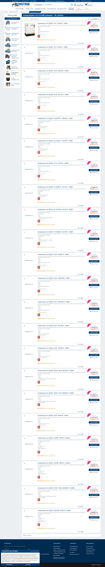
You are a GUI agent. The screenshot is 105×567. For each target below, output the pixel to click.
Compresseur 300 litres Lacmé (15, 45)
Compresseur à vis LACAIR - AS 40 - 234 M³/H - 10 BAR (53, 415)
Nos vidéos (72, 552)
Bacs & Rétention (89, 551)
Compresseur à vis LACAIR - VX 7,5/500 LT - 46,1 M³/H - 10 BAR (55, 187)
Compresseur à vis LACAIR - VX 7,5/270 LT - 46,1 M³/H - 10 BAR (55, 140)
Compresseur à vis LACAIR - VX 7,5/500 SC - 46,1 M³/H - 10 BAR (55, 232)
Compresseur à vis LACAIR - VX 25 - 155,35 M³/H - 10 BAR (54, 278)
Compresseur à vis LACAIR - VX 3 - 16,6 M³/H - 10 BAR (53, 23)
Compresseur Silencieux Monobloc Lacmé (15, 56)
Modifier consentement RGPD (59, 550)
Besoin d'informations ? (74, 554)
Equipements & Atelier (90, 550)
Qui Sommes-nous (73, 548)
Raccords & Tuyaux (90, 553)
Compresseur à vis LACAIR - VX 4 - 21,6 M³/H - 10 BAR (53, 47)
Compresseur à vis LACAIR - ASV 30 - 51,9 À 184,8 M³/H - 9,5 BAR (56, 393)
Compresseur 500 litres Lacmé (15, 51)
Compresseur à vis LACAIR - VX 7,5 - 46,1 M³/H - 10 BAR (53, 94)
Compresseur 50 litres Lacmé (14, 23)
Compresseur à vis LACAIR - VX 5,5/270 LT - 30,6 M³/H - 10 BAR (55, 118)
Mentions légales (56, 548)
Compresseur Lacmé (12, 18)
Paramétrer (9, 564)
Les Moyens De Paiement (58, 553)
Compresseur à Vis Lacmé (15, 73)
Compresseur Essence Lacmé (14, 67)
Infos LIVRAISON (73, 550)
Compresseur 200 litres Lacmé (15, 39)
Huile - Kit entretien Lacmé (15, 84)
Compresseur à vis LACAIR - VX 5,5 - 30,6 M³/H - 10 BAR (53, 70)
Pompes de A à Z (89, 548)
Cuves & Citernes (89, 546)
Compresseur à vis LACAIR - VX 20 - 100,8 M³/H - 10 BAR (53, 254)
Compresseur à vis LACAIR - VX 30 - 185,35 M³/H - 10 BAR (54, 301)
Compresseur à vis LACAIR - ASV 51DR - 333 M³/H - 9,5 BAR (54, 510)
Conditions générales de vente (59, 551)
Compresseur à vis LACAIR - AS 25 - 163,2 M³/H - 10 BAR (53, 325)
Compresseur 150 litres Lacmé (15, 34)
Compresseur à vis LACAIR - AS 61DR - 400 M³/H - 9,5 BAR (54, 463)
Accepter (28, 564)
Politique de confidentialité (24, 561)
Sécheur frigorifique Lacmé (15, 79)
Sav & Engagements (74, 546)
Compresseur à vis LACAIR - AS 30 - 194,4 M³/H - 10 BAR (53, 348)
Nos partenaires (56, 546)
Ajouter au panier (94, 30)
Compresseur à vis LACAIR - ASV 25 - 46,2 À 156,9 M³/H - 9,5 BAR (56, 370)
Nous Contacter (56, 555)
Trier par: (89, 19)
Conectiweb (98, 564)
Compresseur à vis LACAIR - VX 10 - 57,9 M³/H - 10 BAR (53, 163)
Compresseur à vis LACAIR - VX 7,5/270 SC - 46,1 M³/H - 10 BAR (55, 209)
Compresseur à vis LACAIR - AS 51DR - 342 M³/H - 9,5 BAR (54, 438)
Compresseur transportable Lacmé (14, 62)
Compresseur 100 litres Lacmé (15, 28)
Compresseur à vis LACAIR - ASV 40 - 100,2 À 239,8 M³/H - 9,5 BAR (56, 488)
